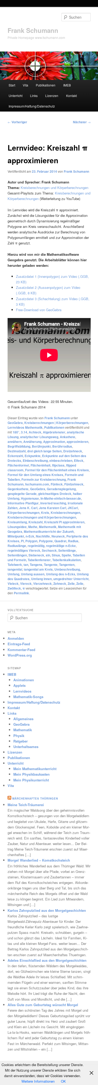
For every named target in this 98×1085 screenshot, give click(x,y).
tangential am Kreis (38, 569)
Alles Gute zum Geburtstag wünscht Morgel (43, 1004)
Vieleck (13, 583)
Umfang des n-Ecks (60, 574)
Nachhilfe (43, 536)
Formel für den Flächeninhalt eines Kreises (57, 470)
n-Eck (30, 536)
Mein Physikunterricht (31, 779)
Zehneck (59, 583)
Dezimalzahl (17, 451)
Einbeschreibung (35, 460)
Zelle (79, 583)
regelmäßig (36, 545)
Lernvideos (22, 691)
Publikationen (45, 85)
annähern (15, 441)
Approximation (54, 441)
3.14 (24, 432)
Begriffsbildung (19, 446)
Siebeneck (36, 555)
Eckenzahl (15, 455)
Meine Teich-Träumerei (26, 804)
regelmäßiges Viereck (24, 550)
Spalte (66, 555)
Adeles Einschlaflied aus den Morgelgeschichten (47, 960)
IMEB (67, 85)
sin (48, 555)
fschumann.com (37, 484)
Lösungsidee (17, 526)
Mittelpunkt (16, 536)
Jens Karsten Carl (52, 507)
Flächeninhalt (40, 465)
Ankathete (67, 436)
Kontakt (71, 95)
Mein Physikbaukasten (31, 774)
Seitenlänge (67, 550)
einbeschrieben (60, 460)
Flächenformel (18, 465)
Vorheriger (17, 122)
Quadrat (60, 541)
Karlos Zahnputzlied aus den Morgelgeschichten (47, 910)
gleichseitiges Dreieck (54, 493)
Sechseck (49, 550)
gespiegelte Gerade (22, 493)
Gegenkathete (18, 489)
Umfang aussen (32, 574)
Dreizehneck (72, 451)
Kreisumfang (17, 522)
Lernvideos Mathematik (25, 427)
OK (63, 1081)
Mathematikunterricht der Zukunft (49, 531)
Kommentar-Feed (21, 649)
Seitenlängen (17, 555)
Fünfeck (57, 484)
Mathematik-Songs (28, 696)
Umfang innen (41, 578)
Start (12, 85)
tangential (15, 569)
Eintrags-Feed (19, 643)
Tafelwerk (15, 564)
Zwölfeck (14, 588)
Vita (25, 85)
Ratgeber (20, 741)
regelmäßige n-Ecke (61, 545)
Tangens (36, 564)
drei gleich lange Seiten (44, 451)
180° (16, 432)
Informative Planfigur (23, 503)
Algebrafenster (54, 432)
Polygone (46, 541)
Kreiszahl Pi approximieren (64, 522)
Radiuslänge (17, 545)
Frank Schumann (33, 30)
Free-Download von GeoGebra (38, 309)
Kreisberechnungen (65, 512)
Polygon (31, 541)
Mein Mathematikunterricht (34, 768)
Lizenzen (51, 95)
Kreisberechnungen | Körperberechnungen (56, 422)
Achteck (35, 432)
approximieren (77, 441)
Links (34, 95)
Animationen (23, 679)
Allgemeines (23, 718)
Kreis (45, 512)
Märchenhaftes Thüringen (35, 798)
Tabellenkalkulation (66, 559)
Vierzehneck (42, 583)
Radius (73, 541)
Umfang (13, 574)
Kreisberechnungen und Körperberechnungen (54, 187)
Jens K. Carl (28, 507)
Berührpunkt (41, 446)
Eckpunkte (33, 455)
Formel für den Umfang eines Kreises (35, 474)
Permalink (21, 593)
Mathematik (47, 526)
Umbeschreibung (67, 569)
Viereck (26, 583)
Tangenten (66, 564)
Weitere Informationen (38, 1081)
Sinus (56, 555)
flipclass (58, 465)
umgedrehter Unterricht (71, 578)
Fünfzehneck (73, 484)
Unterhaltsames (25, 746)
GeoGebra (15, 422)
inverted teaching (53, 503)
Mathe (32, 526)
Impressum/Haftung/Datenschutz (32, 106)
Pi (22, 541)
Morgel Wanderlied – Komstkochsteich (39, 860)
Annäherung (32, 441)
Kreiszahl (35, 522)
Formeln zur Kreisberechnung (43, 479)
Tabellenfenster (39, 559)
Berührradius (62, 446)
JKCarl (73, 507)
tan (26, 564)
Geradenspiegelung (61, 489)
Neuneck (58, 536)
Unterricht (15, 95)
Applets (19, 685)
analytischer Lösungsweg (39, 436)
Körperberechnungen (23, 512)
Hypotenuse (30, 498)
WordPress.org (20, 655)
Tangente (50, 564)
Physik (18, 735)
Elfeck (78, 460)
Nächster (82, 122)
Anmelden (16, 638)
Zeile (71, 583)
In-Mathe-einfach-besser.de (61, 498)
